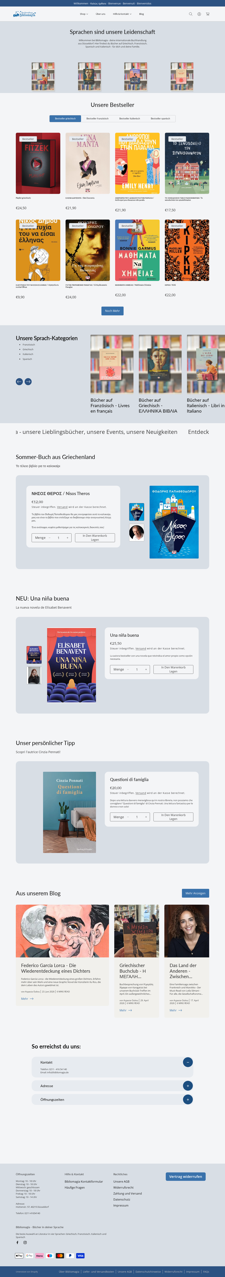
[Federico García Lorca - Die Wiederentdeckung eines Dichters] (62, 931)
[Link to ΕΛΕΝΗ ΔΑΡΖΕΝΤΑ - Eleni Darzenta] (88, 163)
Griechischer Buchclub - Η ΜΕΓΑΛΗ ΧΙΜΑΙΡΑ (133, 971)
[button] (84, 14)
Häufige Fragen (75, 1187)
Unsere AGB (121, 1181)
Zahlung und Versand (127, 1193)
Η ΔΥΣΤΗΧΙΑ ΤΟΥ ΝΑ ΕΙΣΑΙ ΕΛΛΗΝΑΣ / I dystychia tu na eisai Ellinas (37, 286)
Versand (62, 507)
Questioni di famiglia (129, 779)
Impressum (120, 1205)
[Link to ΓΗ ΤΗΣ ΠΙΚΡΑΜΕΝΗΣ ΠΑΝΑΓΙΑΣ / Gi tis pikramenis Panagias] (88, 250)
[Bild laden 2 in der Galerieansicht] (136, 532)
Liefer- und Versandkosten (98, 1271)
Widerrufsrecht (123, 1187)
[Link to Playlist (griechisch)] (38, 163)
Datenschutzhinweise (148, 1271)
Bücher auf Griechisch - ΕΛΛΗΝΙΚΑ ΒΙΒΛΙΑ (158, 405)
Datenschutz (121, 1199)
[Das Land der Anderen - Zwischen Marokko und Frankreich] (186, 931)
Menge (40, 537)
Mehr (24, 999)
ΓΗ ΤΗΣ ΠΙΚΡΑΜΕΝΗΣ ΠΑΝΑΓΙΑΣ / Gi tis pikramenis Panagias (86, 286)
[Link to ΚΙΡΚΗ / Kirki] (187, 250)
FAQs (206, 1271)
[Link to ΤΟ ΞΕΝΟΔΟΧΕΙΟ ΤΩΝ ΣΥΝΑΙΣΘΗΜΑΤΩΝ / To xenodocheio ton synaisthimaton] (187, 163)
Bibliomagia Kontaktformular (84, 1181)
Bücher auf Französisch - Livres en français (110, 405)
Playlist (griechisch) (23, 198)
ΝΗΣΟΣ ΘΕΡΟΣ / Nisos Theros (61, 493)
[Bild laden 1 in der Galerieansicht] (136, 512)
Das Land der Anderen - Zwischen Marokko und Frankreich (183, 971)
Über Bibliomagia (69, 1271)
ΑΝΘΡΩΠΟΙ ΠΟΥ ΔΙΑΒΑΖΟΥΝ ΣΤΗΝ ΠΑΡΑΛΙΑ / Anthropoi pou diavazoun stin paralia (134, 199)
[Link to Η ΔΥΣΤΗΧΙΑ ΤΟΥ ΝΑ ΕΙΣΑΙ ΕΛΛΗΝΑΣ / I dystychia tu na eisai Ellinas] (38, 250)
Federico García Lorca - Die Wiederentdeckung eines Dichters (55, 968)
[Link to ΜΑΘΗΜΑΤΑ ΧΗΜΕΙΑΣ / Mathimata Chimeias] (137, 250)
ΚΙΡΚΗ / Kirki (170, 285)
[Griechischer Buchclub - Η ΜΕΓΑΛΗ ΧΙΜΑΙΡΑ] (136, 931)
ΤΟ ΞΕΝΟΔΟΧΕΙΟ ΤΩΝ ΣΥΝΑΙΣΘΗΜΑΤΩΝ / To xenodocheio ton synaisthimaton (184, 199)
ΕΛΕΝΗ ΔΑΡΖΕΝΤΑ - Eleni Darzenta (80, 198)
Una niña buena (124, 635)
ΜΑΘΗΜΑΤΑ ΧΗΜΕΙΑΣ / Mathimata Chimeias (133, 285)
